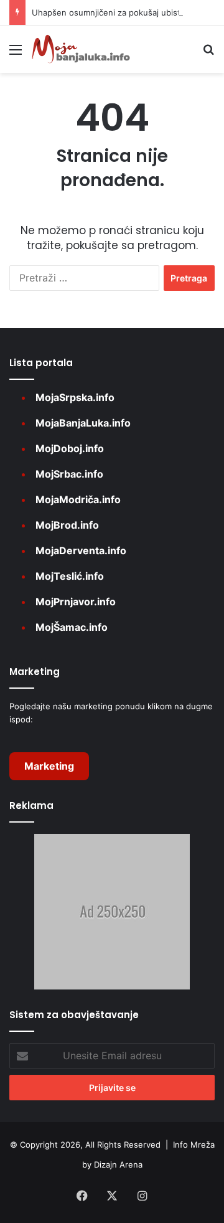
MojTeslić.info (69, 576)
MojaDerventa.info (80, 550)
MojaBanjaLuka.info (83, 423)
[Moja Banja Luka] (81, 49)
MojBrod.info (67, 525)
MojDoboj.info (69, 448)
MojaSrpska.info (74, 397)
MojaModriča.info (78, 499)
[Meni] (15, 54)
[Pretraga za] (208, 54)
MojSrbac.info (69, 474)
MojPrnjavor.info (75, 601)
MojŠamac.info (71, 627)
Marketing (49, 766)
